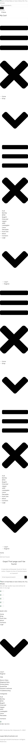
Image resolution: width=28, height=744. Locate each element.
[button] (14, 59)
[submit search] (2, 8)
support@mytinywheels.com (9, 736)
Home (2, 553)
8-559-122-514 (4, 724)
